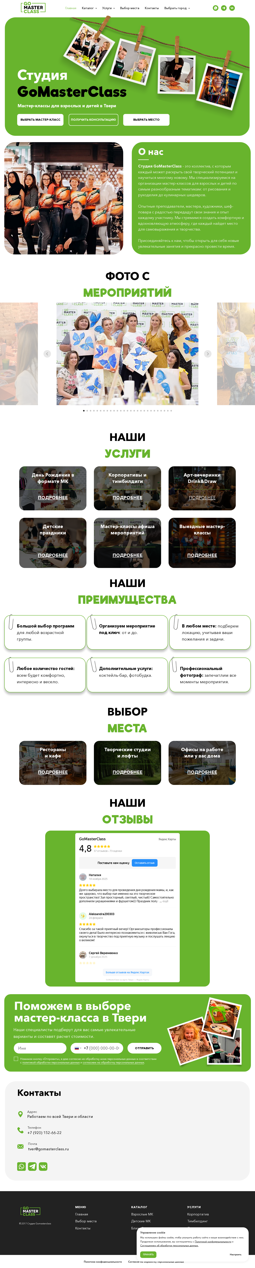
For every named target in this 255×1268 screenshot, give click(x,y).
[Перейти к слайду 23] (157, 410)
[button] (93, 120)
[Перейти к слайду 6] (100, 410)
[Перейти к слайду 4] (94, 410)
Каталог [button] (88, 8)
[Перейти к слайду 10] (114, 410)
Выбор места (129, 8)
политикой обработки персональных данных (51, 1062)
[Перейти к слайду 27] (171, 410)
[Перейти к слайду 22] (154, 410)
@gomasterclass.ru (52, 1149)
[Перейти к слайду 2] (87, 410)
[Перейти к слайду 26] (168, 410)
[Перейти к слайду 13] (124, 410)
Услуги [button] (107, 8)
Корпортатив (198, 1214)
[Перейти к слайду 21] (151, 410)
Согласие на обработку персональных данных (156, 1261)
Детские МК (141, 1221)
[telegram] (224, 8)
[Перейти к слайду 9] (110, 410)
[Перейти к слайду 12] (121, 410)
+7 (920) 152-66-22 (44, 1132)
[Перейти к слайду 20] (147, 410)
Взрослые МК (142, 1214)
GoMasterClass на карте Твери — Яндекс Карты (127, 980)
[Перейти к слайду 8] (107, 410)
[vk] (232, 8)
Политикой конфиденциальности (213, 1241)
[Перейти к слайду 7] (104, 410)
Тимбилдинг (197, 1221)
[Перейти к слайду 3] (90, 410)
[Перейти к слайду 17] (137, 410)
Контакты (152, 8)
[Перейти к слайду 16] (134, 410)
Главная (70, 8)
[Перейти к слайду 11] (117, 410)
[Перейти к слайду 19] (144, 410)
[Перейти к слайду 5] (97, 410)
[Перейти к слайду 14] (127, 410)
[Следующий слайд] (208, 354)
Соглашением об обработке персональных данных (169, 1245)
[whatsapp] (215, 8)
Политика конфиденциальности (103, 1261)
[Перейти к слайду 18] (141, 410)
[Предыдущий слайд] (47, 354)
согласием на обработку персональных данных (113, 1062)
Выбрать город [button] (175, 8)
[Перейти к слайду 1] (84, 410)
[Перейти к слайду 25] (164, 410)
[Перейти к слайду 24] (161, 410)
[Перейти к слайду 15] (131, 410)
